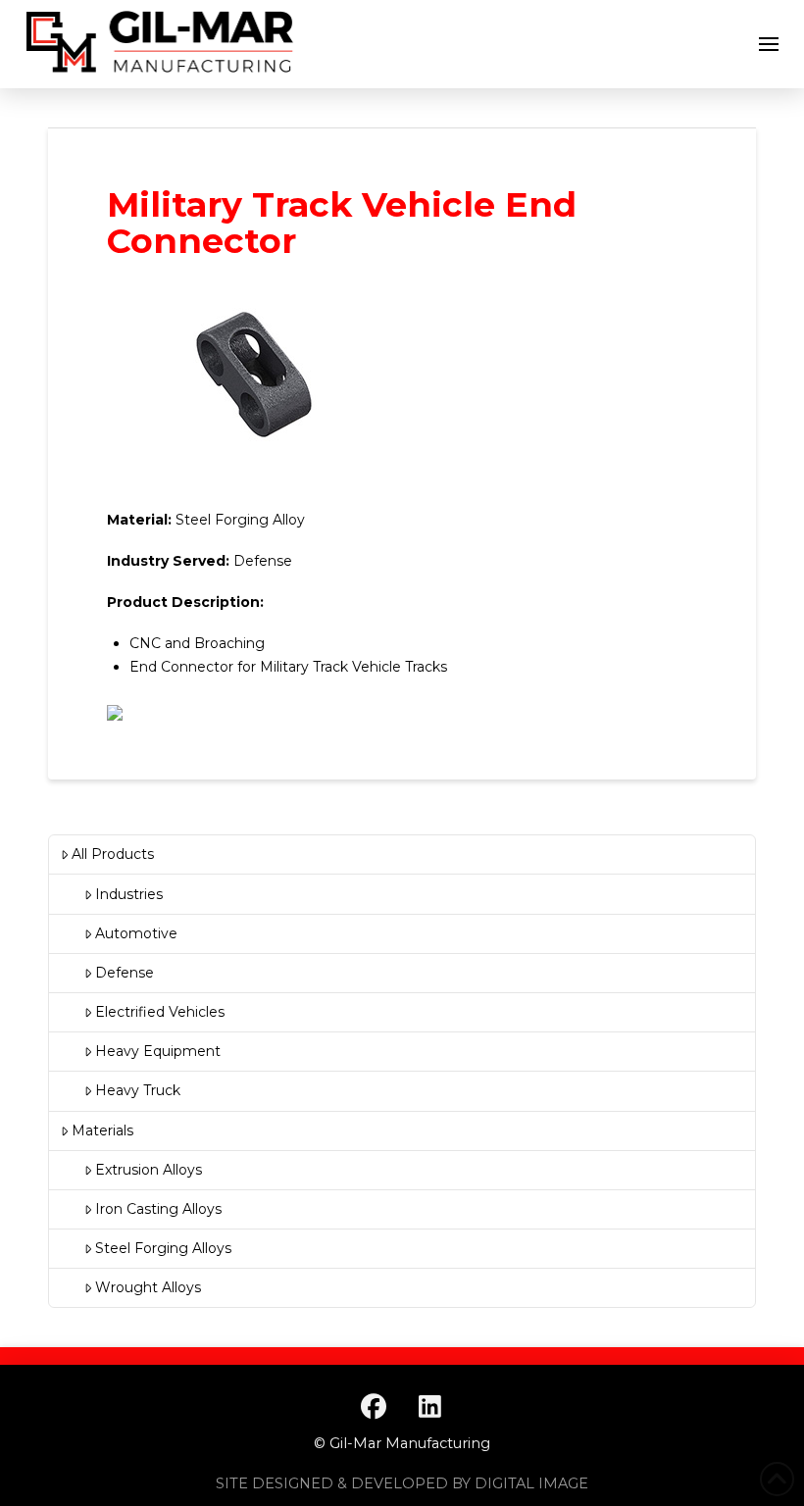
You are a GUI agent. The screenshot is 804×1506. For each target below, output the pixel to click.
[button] (768, 44)
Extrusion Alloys (148, 1170)
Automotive (136, 933)
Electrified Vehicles (160, 1012)
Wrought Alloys (148, 1287)
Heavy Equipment (158, 1051)
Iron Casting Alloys (158, 1209)
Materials (102, 1130)
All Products (113, 854)
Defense (124, 972)
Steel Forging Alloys (163, 1248)
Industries (129, 894)
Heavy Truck (137, 1090)
